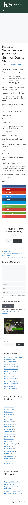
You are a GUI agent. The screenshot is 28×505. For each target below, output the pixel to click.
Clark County (8, 419)
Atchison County (9, 409)
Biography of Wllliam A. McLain (13, 493)
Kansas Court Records (10, 371)
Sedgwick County (9, 451)
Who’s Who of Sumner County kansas (15, 257)
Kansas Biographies (10, 361)
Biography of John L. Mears (12, 482)
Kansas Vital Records (10, 388)
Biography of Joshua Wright (12, 491)
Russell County (8, 448)
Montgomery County (10, 444)
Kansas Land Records (10, 381)
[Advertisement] (14, 28)
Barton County (8, 412)
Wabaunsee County (10, 461)
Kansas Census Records (11, 366)
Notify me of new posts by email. (12, 301)
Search (6, 341)
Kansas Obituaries (9, 386)
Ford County (7, 426)
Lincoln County (8, 436)
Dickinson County (9, 424)
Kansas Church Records (11, 369)
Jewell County (8, 431)
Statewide (7, 453)
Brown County (8, 414)
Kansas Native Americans (11, 383)
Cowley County (8, 421)
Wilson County (8, 463)
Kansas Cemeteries (10, 364)
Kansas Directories (9, 376)
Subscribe (17, 241)
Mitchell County (8, 441)
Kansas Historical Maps (11, 379)
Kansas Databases (9, 374)
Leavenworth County (10, 434)
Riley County (7, 446)
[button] (25, 11)
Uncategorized (8, 458)
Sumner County (8, 251)
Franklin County (8, 429)
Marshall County (9, 439)
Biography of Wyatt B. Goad (12, 484)
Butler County (8, 417)
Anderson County (9, 407)
